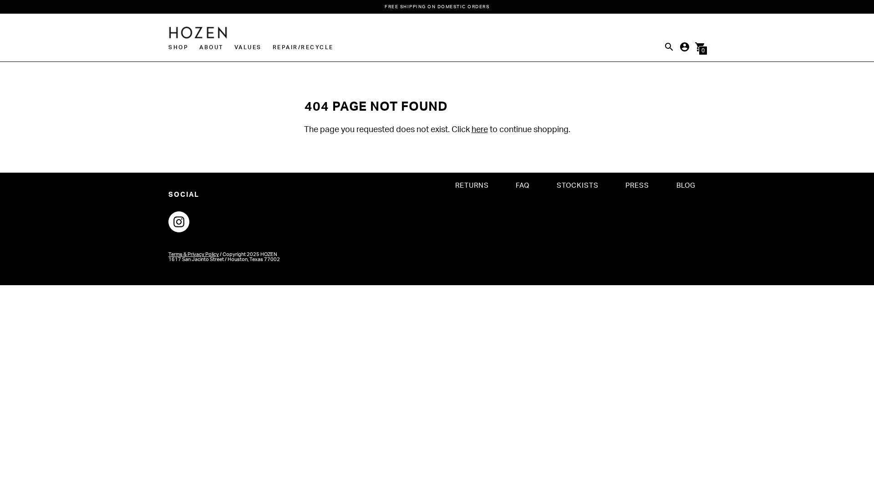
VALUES (248, 47)
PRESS (637, 185)
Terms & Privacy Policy (193, 254)
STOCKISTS (578, 185)
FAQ (522, 185)
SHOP (178, 47)
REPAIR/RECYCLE (303, 47)
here (480, 130)
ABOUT (211, 47)
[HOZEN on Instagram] (178, 222)
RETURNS (472, 185)
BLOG (686, 185)
